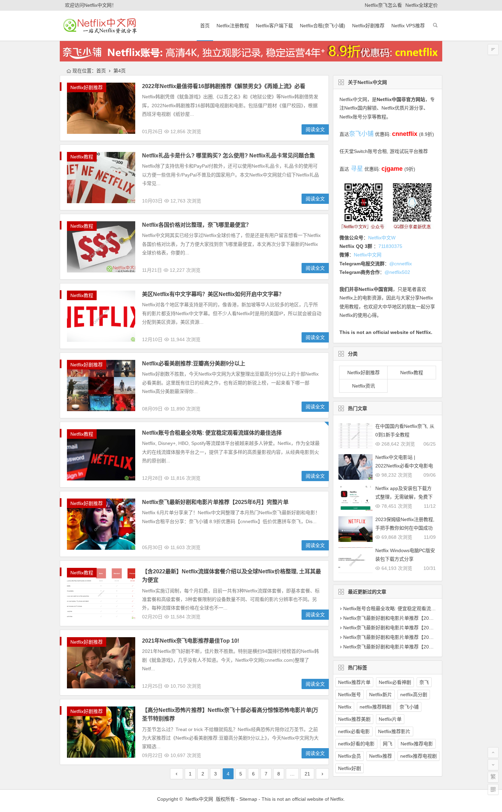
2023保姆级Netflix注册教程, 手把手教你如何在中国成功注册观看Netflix (404, 528)
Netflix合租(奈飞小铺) (322, 25)
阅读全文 (315, 129)
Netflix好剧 (349, 768)
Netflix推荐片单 (354, 682)
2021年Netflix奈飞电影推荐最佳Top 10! (190, 641)
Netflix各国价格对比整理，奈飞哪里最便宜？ (196, 225)
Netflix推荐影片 (394, 731)
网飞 (387, 743)
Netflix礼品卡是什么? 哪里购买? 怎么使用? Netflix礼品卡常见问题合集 (228, 155)
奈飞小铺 (409, 707)
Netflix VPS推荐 (408, 25)
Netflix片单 (390, 719)
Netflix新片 (380, 694)
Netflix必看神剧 (395, 682)
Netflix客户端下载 (274, 25)
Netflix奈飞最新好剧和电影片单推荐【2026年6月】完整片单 (407, 618)
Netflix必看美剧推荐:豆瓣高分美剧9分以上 (193, 363)
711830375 (390, 246)
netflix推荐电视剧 (418, 756)
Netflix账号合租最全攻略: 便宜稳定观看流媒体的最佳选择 (212, 433)
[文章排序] (493, 49)
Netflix (344, 707)
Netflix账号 (349, 694)
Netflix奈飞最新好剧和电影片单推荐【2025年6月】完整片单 (215, 502)
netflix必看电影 (354, 731)
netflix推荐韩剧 (375, 707)
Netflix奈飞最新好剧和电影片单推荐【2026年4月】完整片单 (407, 637)
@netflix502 (397, 272)
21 (307, 773)
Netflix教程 (81, 156)
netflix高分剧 (413, 694)
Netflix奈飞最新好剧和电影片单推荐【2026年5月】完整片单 (407, 627)
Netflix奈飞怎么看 (383, 5)
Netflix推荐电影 (417, 743)
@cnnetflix (400, 263)
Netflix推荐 (380, 756)
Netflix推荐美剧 (354, 719)
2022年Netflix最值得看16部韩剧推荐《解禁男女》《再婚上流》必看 (223, 86)
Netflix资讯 (363, 386)
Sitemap (248, 799)
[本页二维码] (493, 789)
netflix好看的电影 (356, 743)
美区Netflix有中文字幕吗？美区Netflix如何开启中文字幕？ (213, 294)
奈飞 (424, 682)
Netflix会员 (349, 756)
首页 (205, 25)
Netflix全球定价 (421, 5)
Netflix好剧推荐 (368, 25)
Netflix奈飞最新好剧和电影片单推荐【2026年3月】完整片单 (407, 646)
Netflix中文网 (353, 99)
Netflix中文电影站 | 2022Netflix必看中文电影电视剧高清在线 (404, 465)
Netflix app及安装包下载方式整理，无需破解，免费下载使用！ (404, 497)
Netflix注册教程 (233, 25)
